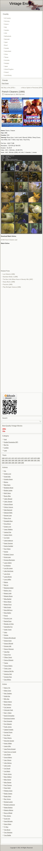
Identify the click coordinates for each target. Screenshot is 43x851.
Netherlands (7, 36)
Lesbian (6, 448)
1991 (35, 460)
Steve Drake (7, 824)
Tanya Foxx (7, 654)
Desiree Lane (8, 515)
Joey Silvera (7, 760)
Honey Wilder (8, 743)
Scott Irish (7, 818)
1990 (32, 460)
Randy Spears (8, 793)
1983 (9, 460)
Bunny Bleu (7, 496)
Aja (5, 471)
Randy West (7, 796)
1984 (12, 460)
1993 (3, 463)
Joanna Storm (8, 535)
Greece (6, 24)
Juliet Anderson (8, 540)
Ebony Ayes (7, 518)
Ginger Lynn (7, 526)
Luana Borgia (8, 577)
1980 (38, 458)
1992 (38, 460)
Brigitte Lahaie (8, 490)
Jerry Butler (7, 754)
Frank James (8, 727)
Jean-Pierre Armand (9, 749)
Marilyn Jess (7, 590)
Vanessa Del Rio (9, 671)
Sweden (6, 30)
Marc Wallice (8, 777)
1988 (25, 460)
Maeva (6, 582)
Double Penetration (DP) (11, 442)
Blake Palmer (8, 702)
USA (5, 33)
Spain (6, 42)
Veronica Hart (8, 674)
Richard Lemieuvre (9, 804)
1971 (9, 458)
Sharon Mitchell (8, 643)
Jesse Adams (8, 757)
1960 (3, 458)
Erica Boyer (7, 524)
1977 (28, 458)
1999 (22, 463)
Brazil (6, 45)
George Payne (8, 732)
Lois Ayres (7, 574)
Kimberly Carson (9, 554)
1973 (16, 458)
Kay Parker (7, 549)
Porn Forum (5, 83)
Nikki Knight (7, 607)
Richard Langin (8, 802)
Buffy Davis (7, 493)
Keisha (6, 551)
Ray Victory (7, 799)
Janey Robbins (8, 529)
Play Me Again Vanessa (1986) (12, 287)
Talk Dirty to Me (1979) (7, 87)
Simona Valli (7, 646)
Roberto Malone (8, 810)
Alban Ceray (7, 690)
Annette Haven (8, 479)
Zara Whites (7, 679)
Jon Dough (7, 768)
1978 (32, 458)
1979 (35, 458)
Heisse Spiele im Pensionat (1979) (32, 87)
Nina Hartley (7, 613)
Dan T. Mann (7, 713)
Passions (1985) (7, 284)
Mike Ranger (7, 782)
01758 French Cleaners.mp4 (9, 240)
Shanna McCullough (10, 638)
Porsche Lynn (8, 618)
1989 (28, 460)
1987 (22, 460)
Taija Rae (6, 652)
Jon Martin (7, 771)
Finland (6, 72)
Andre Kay (7, 696)
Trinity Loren (7, 668)
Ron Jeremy (7, 816)
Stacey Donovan (9, 649)
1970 (6, 458)
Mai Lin (6, 585)
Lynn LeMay (7, 579)
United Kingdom (9, 69)
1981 (3, 460)
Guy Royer (7, 735)
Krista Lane (7, 557)
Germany (7, 21)
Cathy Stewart (8, 501)
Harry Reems (8, 738)
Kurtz (23, 94)
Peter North (7, 788)
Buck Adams (7, 704)
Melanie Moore (8, 596)
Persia (6, 615)
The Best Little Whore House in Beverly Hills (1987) (18, 279)
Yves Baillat (7, 835)
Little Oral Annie (8, 571)
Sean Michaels (8, 821)
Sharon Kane (8, 640)
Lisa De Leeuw (8, 568)
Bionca (6, 482)
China (6, 54)
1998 (19, 463)
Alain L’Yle (7, 688)
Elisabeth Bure (8, 521)
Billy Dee (6, 699)
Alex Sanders (8, 693)
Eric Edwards (8, 724)
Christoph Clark (8, 710)
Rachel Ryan (7, 621)
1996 (12, 463)
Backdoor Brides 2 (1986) (10, 276)
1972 (12, 458)
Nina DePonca (8, 610)
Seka (5, 632)
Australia (6, 60)
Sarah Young (7, 629)
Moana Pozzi (8, 604)
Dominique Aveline (9, 718)
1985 (16, 460)
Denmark (7, 39)
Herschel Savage (9, 741)
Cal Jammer (7, 707)
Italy (5, 27)
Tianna (6, 663)
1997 (16, 463)
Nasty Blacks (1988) (9, 282)
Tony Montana (8, 832)
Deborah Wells (8, 512)
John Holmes (8, 763)
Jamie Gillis (7, 746)
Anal (5, 439)
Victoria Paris (8, 677)
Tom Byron (7, 830)
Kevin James (8, 774)
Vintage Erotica (21, 3)
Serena (6, 635)
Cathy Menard (8, 499)
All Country (7, 18)
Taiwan (6, 57)
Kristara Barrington (9, 560)
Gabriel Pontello (8, 729)
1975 (22, 458)
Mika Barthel (7, 599)
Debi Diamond (8, 510)
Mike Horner (7, 779)
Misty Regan (7, 601)
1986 (19, 460)
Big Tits (6, 445)
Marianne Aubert (8, 588)
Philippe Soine (8, 791)
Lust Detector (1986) (9, 274)
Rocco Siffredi (8, 813)
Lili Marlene (7, 565)
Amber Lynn (7, 474)
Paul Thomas (8, 785)
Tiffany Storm (8, 657)
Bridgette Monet (8, 488)
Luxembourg (7, 75)
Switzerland (7, 51)
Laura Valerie (8, 563)
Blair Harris (7, 485)
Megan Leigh (7, 593)
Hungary (6, 63)
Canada (6, 48)
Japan (6, 66)
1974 (19, 458)
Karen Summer (8, 543)
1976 (25, 458)
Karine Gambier (8, 546)
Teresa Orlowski (8, 660)
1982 (6, 460)
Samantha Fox (8, 627)
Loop (5, 450)
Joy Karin (7, 538)
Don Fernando (8, 721)
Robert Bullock (8, 807)
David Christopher (9, 715)
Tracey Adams (8, 666)
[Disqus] (21, 315)
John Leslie (7, 765)
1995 (9, 463)
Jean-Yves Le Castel (10, 752)
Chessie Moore (8, 504)
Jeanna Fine (7, 532)
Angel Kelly (7, 476)
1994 (6, 463)
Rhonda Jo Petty (9, 624)
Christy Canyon (8, 507)
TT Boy (6, 827)
